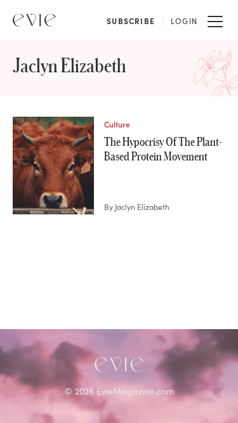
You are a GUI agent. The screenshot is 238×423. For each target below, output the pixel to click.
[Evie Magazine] (34, 20)
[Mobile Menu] (215, 20)
